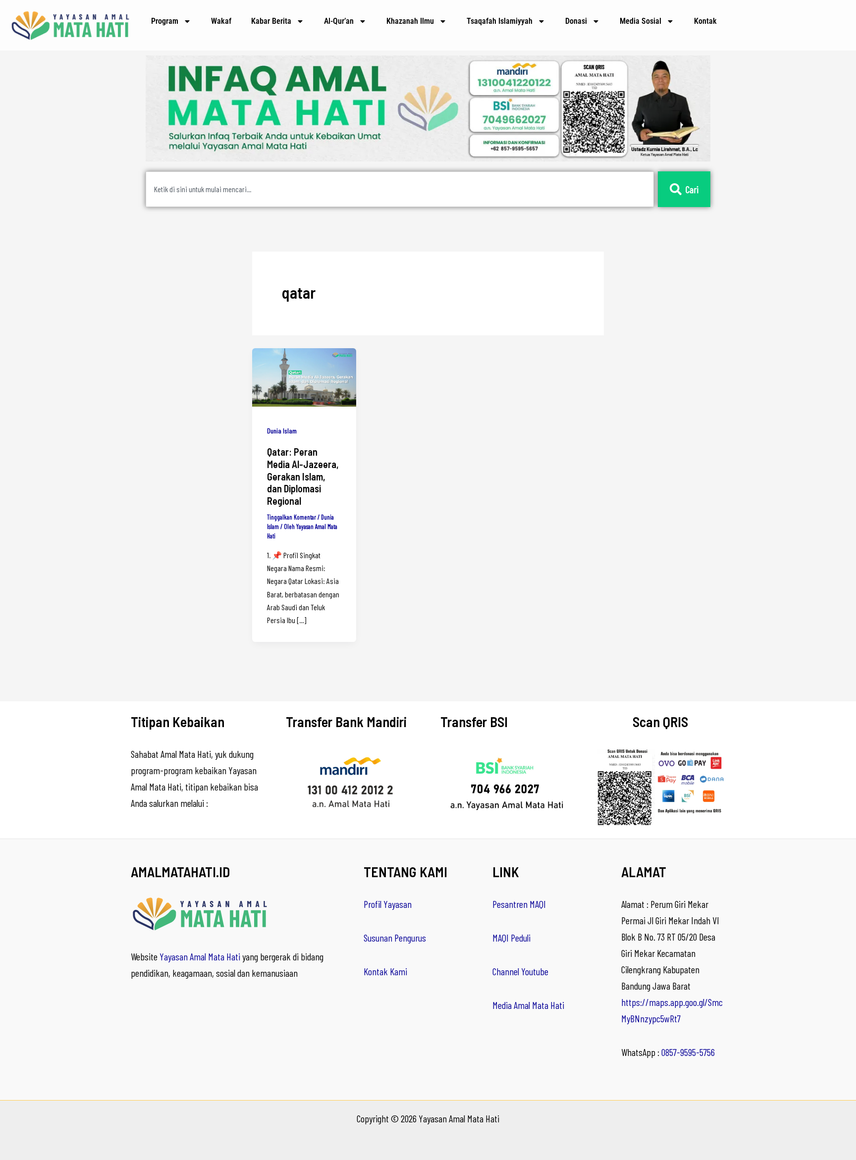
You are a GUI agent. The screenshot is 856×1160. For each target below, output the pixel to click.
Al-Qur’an (339, 21)
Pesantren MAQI (519, 904)
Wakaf (221, 21)
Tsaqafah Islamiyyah (500, 21)
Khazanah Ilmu (410, 21)
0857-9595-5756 (688, 1052)
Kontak (705, 21)
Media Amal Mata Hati (528, 1005)
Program (164, 21)
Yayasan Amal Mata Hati (200, 956)
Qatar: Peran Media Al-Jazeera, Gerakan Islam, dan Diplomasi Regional (303, 476)
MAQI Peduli (511, 938)
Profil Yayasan (388, 904)
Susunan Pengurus (395, 938)
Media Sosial (640, 21)
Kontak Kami (385, 971)
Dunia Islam (282, 430)
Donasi (576, 21)
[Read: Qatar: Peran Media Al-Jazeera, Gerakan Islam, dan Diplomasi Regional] (304, 376)
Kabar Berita (271, 21)
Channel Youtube (520, 971)
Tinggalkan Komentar (291, 517)
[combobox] (400, 189)
